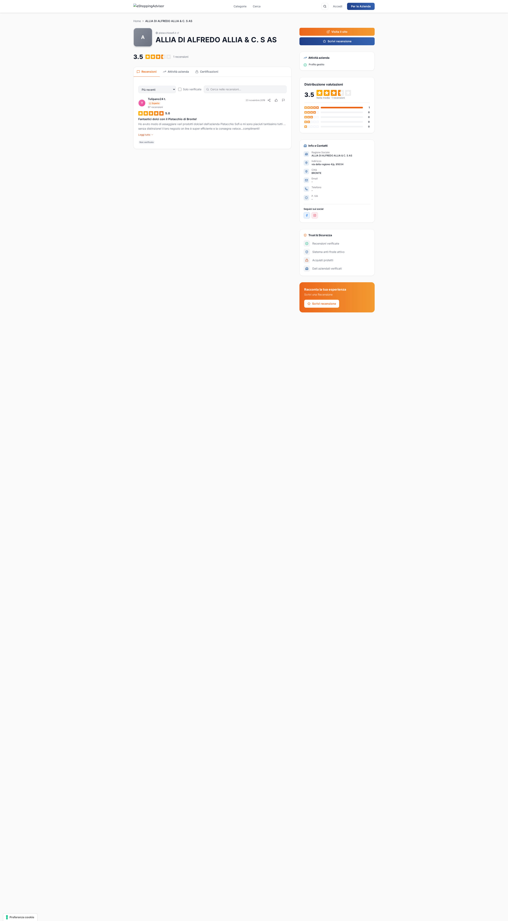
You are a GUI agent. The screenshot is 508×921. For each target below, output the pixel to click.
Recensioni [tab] (149, 71)
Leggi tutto (144, 134)
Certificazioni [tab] (209, 71)
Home (137, 21)
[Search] (324, 6)
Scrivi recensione (339, 41)
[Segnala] (283, 100)
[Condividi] (269, 100)
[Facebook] (307, 215)
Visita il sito (339, 31)
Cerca (257, 6)
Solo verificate (192, 89)
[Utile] (276, 100)
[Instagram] (315, 215)
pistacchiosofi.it (167, 32)
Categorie (240, 6)
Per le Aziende (361, 6)
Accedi (337, 6)
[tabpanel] (212, 113)
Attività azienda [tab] (178, 71)
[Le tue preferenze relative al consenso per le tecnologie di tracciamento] (20, 917)
